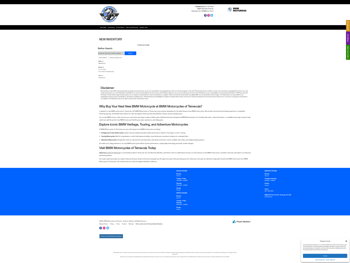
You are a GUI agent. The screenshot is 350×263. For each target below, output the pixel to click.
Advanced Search (115, 57)
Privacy (112, 224)
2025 (101, 77)
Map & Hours (209, 11)
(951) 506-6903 (209, 6)
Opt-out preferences (320, 259)
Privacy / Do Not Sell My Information (111, 236)
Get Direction (268, 196)
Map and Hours (103, 224)
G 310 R (102, 69)
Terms (118, 224)
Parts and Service (132, 27)
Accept (325, 256)
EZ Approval (348, 25)
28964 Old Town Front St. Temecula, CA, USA (278, 195)
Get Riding (348, 38)
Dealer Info (144, 27)
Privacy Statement (330, 259)
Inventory (111, 27)
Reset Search (103, 57)
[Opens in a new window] (205, 15)
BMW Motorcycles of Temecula (109, 153)
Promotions (120, 27)
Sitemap (131, 224)
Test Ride (103, 27)
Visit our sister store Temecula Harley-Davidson (149, 224)
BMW (102, 63)
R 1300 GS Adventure (106, 71)
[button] (346, 241)
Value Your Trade (348, 52)
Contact (124, 224)
